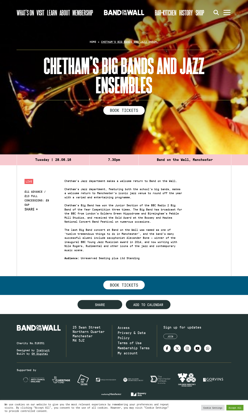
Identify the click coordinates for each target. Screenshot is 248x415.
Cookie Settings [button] (212, 407)
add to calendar (148, 304)
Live (29, 181)
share (100, 304)
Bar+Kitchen (165, 12)
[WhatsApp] (207, 348)
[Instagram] (187, 348)
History (186, 12)
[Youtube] (197, 348)
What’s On (25, 12)
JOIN (170, 336)
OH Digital (40, 353)
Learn (52, 12)
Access (124, 327)
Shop (200, 12)
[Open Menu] (227, 12)
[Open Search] (216, 12)
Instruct (43, 350)
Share (29, 209)
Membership (82, 12)
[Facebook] (167, 348)
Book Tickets (124, 110)
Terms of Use (130, 342)
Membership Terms (134, 347)
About (65, 12)
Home (93, 42)
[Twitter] (177, 348)
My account (128, 353)
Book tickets (124, 285)
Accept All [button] (235, 407)
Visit (40, 12)
